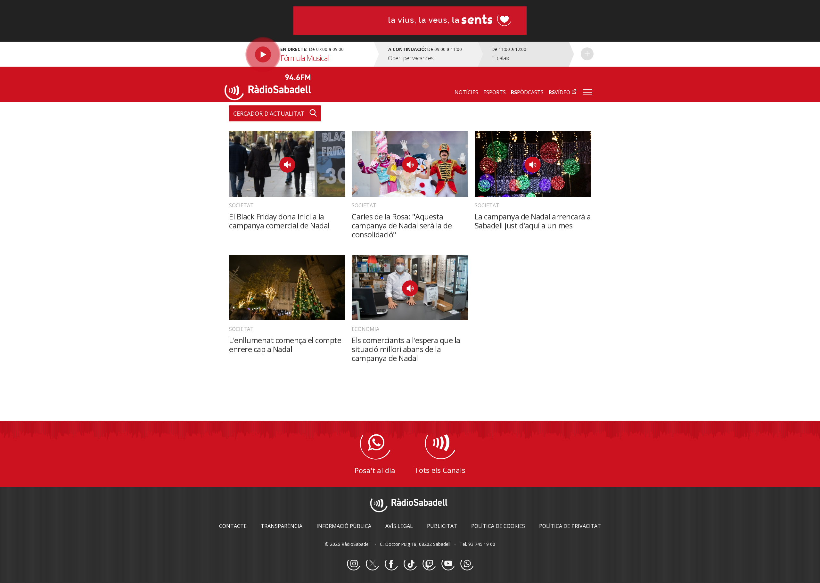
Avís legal (399, 526)
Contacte (233, 526)
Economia (365, 329)
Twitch (429, 564)
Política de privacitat (570, 526)
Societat (241, 205)
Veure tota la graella (587, 53)
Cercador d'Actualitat (269, 113)
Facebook (391, 564)
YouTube (447, 564)
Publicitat (442, 526)
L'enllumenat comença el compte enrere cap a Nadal (285, 344)
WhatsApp (466, 564)
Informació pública (343, 526)
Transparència (281, 526)
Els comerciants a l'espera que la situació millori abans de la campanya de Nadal (406, 349)
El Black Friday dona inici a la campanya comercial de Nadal (279, 221)
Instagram (353, 564)
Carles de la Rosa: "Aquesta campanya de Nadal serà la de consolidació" (402, 225)
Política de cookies (498, 526)
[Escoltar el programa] (298, 54)
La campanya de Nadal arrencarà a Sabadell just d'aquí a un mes (533, 221)
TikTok (410, 564)
